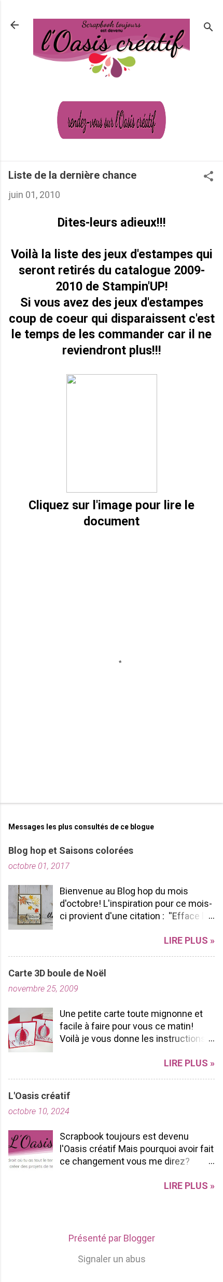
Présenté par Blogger (111, 1238)
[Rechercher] (208, 28)
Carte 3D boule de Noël (57, 973)
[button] (208, 177)
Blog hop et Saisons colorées (70, 850)
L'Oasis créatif (39, 1095)
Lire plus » (189, 940)
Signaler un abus (112, 1258)
